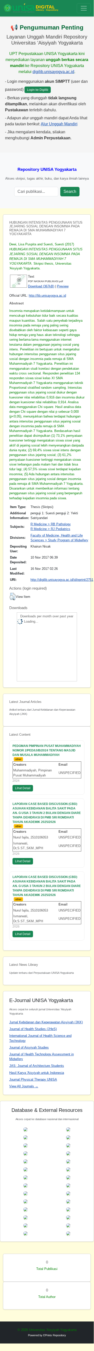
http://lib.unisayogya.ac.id (47, 295)
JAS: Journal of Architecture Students (36, 1066)
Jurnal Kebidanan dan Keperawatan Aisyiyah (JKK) (46, 1022)
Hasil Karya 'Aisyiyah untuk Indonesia (36, 1073)
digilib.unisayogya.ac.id (53, 72)
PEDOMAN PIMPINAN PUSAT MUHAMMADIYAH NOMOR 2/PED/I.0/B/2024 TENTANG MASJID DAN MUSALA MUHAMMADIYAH (46, 750)
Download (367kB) (41, 286)
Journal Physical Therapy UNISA (33, 1079)
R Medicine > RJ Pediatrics (50, 529)
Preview (62, 286)
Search (70, 191)
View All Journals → (23, 1086)
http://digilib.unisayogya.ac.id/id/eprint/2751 (61, 580)
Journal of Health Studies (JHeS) (33, 1029)
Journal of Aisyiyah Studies (29, 1047)
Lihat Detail (22, 788)
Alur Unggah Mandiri (59, 124)
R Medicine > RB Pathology (50, 524)
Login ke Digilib (37, 90)
